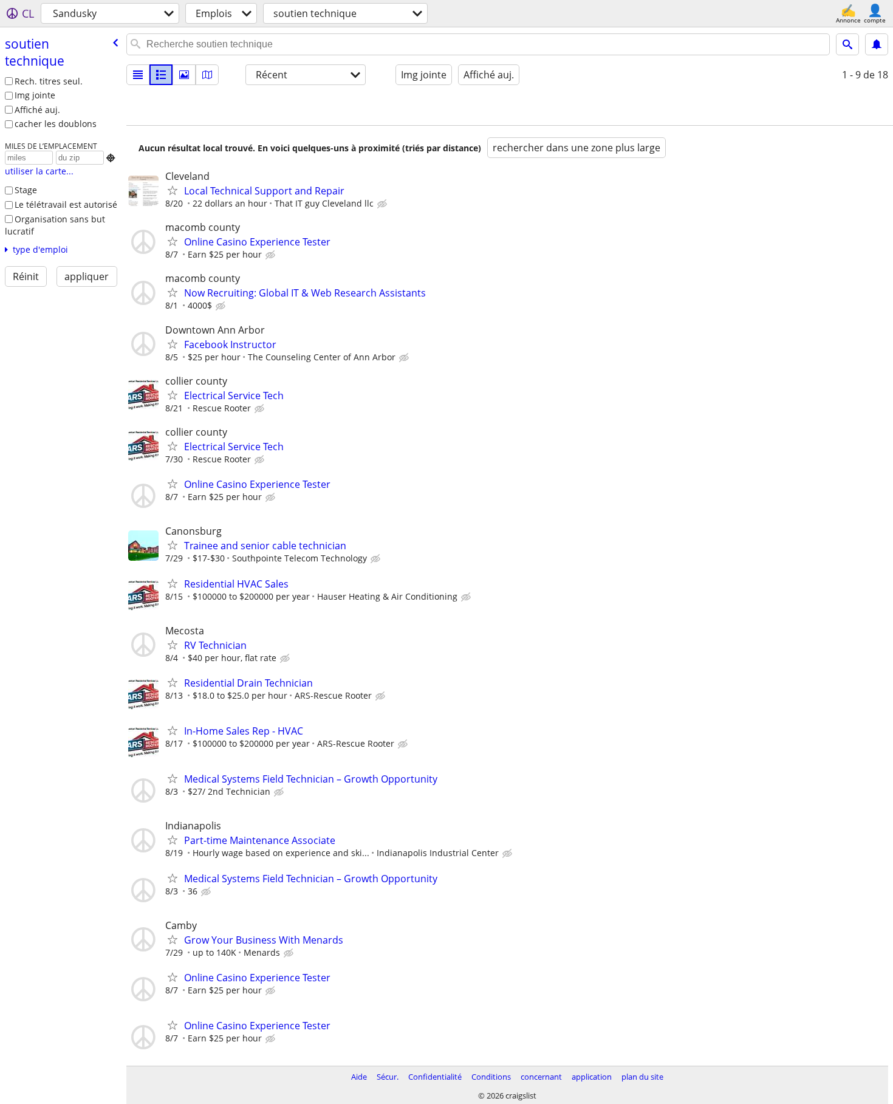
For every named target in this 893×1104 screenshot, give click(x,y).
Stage (26, 190)
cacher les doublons (56, 123)
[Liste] (137, 74)
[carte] (207, 74)
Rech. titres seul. (49, 81)
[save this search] (876, 44)
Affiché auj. (37, 109)
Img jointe (35, 95)
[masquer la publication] (383, 204)
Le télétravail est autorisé (66, 204)
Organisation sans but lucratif (55, 225)
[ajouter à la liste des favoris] (172, 190)
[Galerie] (184, 74)
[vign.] (161, 74)
